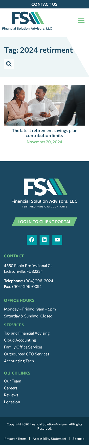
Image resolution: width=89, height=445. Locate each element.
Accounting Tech (19, 360)
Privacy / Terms (15, 439)
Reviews (11, 394)
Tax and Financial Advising (27, 333)
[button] (81, 20)
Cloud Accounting (20, 340)
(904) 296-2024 (38, 280)
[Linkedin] (44, 240)
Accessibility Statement (49, 439)
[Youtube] (57, 240)
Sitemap (78, 439)
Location (12, 401)
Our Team (12, 380)
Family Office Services (23, 346)
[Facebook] (32, 240)
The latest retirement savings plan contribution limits (44, 133)
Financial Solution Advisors (49, 424)
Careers (10, 387)
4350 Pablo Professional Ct (28, 265)
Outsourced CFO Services (26, 353)
